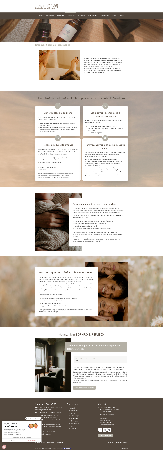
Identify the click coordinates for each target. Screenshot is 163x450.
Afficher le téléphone (107, 414)
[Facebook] (100, 430)
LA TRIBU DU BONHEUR (45, 415)
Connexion (124, 448)
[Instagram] (109, 430)
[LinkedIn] (105, 430)
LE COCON (39, 420)
